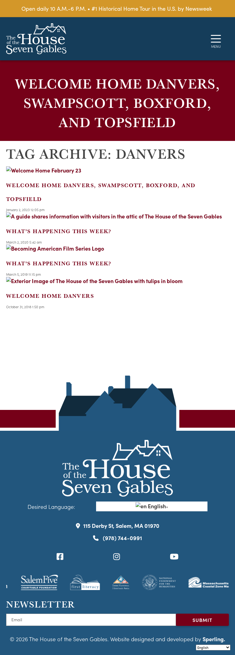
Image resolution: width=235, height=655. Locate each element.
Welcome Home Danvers (50, 296)
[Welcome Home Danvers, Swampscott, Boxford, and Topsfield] (43, 170)
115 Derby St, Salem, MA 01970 (121, 525)
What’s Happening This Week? (58, 231)
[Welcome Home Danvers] (94, 281)
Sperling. (214, 639)
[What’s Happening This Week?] (114, 216)
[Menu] (215, 38)
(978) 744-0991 (122, 538)
